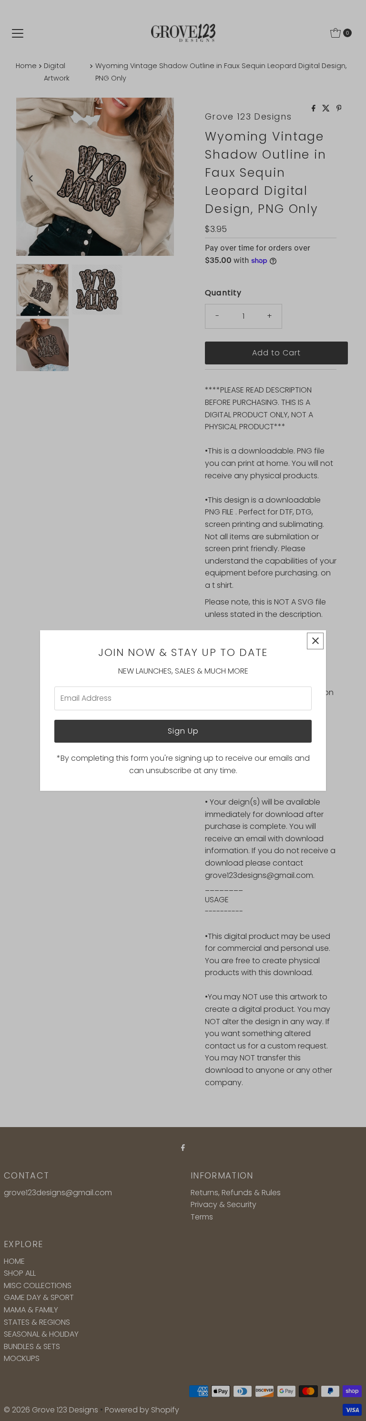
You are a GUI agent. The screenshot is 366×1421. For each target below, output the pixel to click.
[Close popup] (315, 641)
